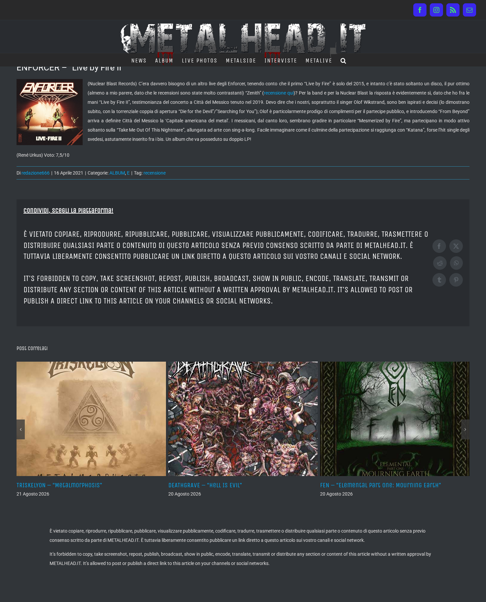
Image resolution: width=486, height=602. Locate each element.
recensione (154, 173)
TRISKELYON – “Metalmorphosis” (59, 485)
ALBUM (117, 173)
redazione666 (35, 173)
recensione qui (279, 93)
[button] (344, 59)
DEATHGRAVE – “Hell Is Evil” (205, 485)
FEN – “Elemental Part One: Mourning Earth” (380, 485)
